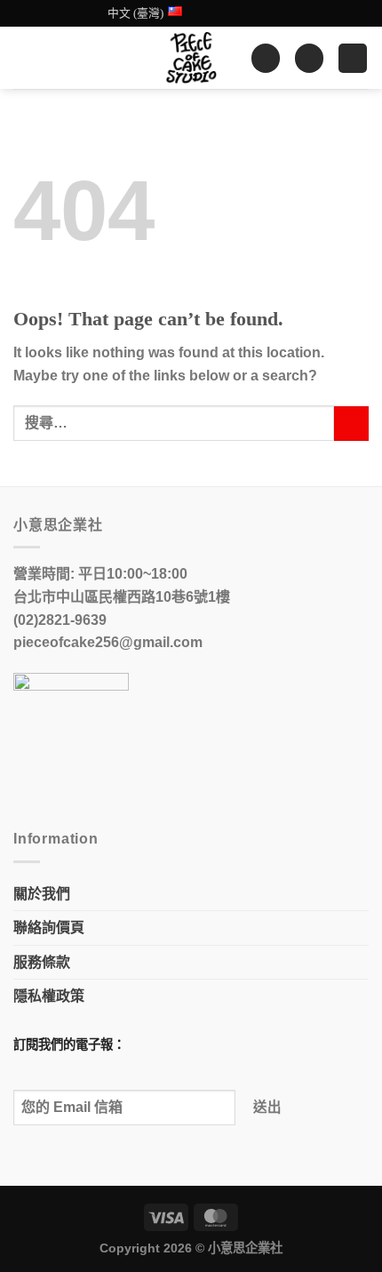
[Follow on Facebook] (215, 13)
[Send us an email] (248, 13)
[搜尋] (20, 58)
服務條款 (41, 962)
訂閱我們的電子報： (69, 1044)
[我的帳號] (265, 58)
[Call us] (265, 13)
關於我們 (41, 893)
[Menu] (352, 58)
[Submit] (351, 423)
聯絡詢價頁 (48, 927)
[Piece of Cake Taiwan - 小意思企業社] (191, 58)
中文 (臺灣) (135, 13)
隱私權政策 (48, 996)
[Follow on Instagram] (232, 13)
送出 (268, 1107)
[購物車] (309, 58)
